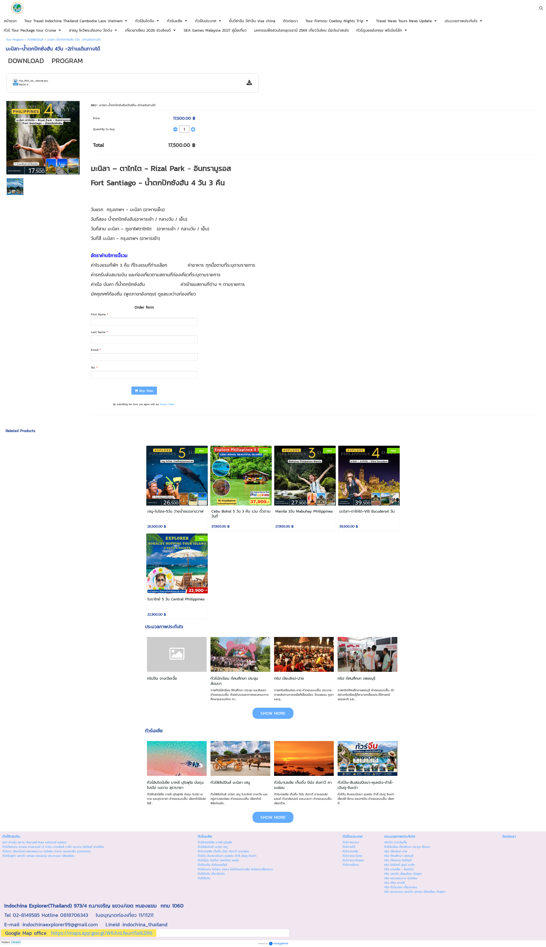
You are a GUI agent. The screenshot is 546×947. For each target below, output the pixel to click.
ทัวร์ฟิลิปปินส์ (35, 39)
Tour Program (14, 39)
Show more (272, 713)
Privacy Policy (167, 404)
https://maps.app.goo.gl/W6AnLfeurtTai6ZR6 (101, 933)
